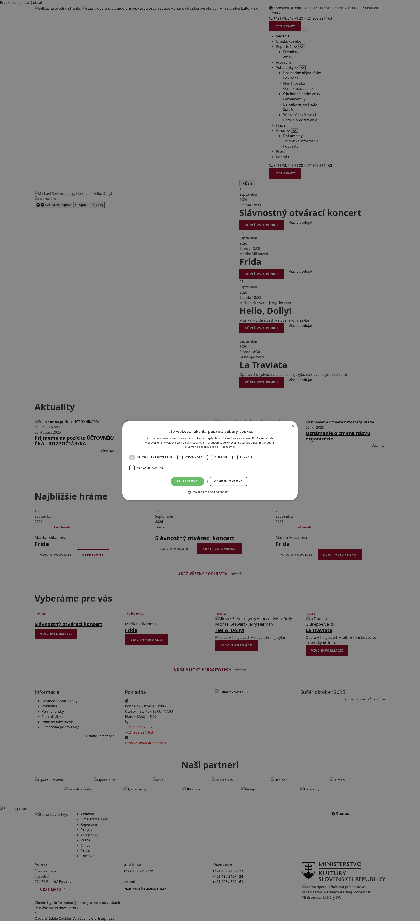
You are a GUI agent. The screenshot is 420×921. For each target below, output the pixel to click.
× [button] (292, 425)
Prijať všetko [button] (187, 481)
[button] (209, 492)
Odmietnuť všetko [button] (228, 481)
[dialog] (210, 460)
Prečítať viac (228, 447)
